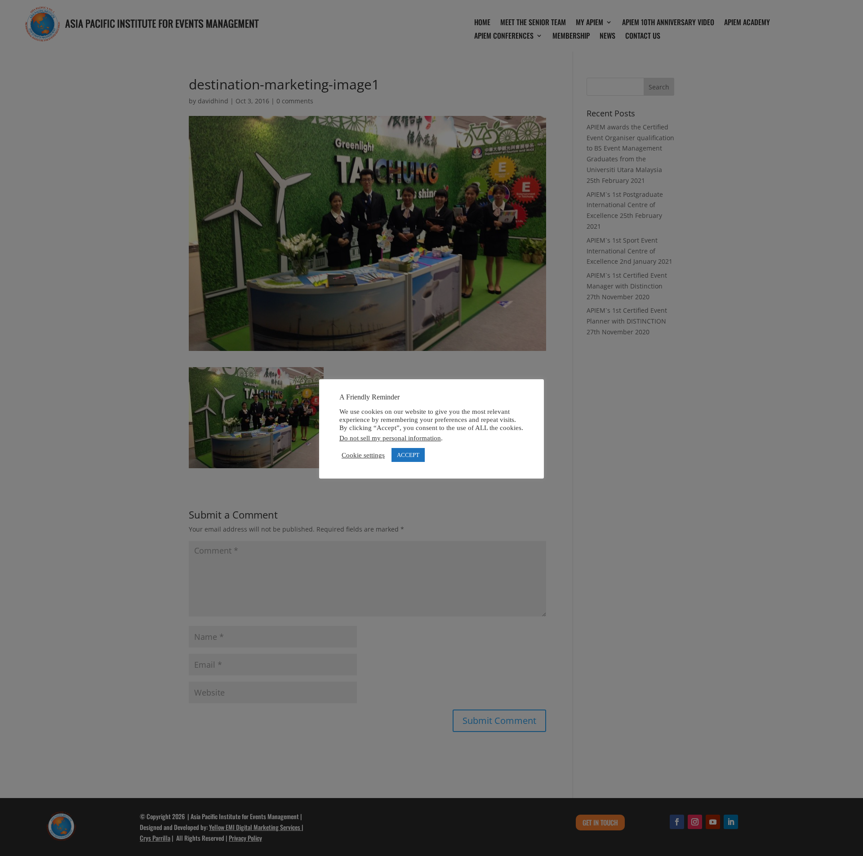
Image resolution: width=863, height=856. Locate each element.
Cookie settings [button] (363, 455)
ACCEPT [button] (408, 455)
